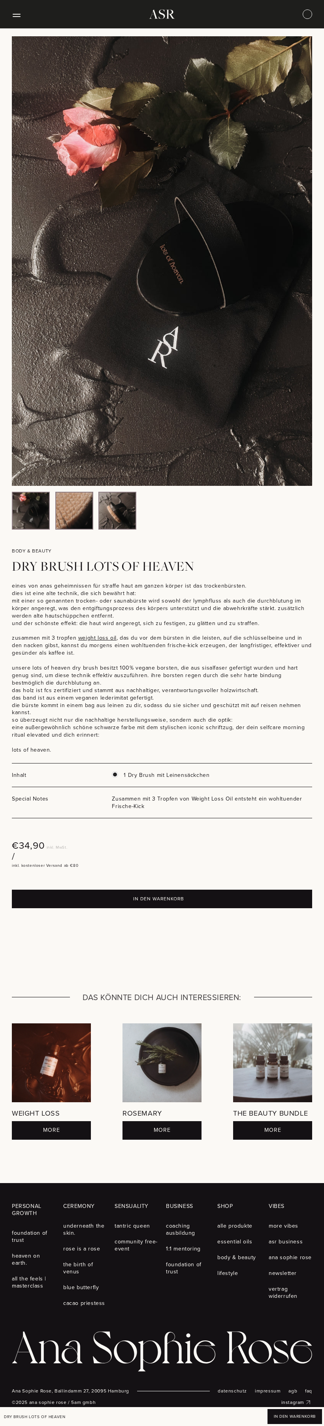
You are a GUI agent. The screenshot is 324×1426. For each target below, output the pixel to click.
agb (292, 1390)
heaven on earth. (26, 1259)
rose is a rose (81, 1249)
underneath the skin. (83, 1229)
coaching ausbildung (180, 1229)
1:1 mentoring (183, 1249)
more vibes (283, 1226)
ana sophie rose (290, 1257)
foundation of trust (29, 1236)
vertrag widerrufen (283, 1292)
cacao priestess (84, 1303)
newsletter (283, 1273)
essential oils (234, 1241)
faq (308, 1390)
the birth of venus (78, 1268)
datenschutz (232, 1390)
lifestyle (227, 1273)
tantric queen (132, 1226)
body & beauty (236, 1257)
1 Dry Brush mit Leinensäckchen (166, 775)
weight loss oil (97, 638)
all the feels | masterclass (29, 1282)
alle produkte (234, 1226)
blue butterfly (81, 1287)
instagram (292, 1402)
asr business (286, 1241)
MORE (51, 1130)
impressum (268, 1390)
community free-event (136, 1245)
